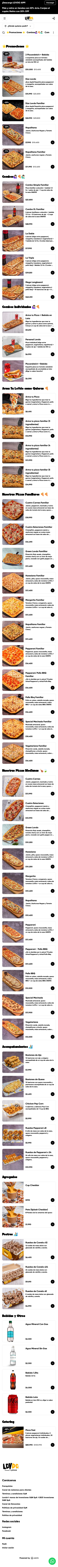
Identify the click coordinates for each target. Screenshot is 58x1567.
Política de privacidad (12, 1515)
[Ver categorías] (53, 32)
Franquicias (7, 1486)
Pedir (4, 1544)
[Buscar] (3, 32)
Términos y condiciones (12, 1511)
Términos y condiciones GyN (14, 1494)
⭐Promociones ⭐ (15, 32)
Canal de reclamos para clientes (16, 1490)
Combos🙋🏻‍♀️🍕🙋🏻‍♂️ (35, 32)
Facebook (6, 1531)
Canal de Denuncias (11, 1504)
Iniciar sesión (8, 1548)
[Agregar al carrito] (52, 69)
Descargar (50, 3)
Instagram (6, 1527)
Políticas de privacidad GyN (14, 1508)
